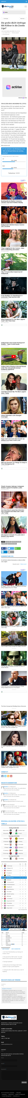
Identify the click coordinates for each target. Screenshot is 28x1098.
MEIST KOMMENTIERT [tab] (16, 948)
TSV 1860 (8, 541)
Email (2, 1063)
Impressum (4, 1094)
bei (15, 788)
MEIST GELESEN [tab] (5, 949)
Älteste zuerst (23, 564)
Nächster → (23, 18)
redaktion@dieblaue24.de (6, 1044)
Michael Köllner (16, 541)
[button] (4, 548)
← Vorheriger (5, 18)
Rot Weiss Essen (12, 543)
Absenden (24, 1082)
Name (2, 1057)
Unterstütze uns (16, 1096)
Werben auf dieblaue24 (20, 1094)
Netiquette (18, 1092)
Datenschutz (11, 1094)
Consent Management (6, 1096)
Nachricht (3, 1069)
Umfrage (4, 543)
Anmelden (3, 1)
